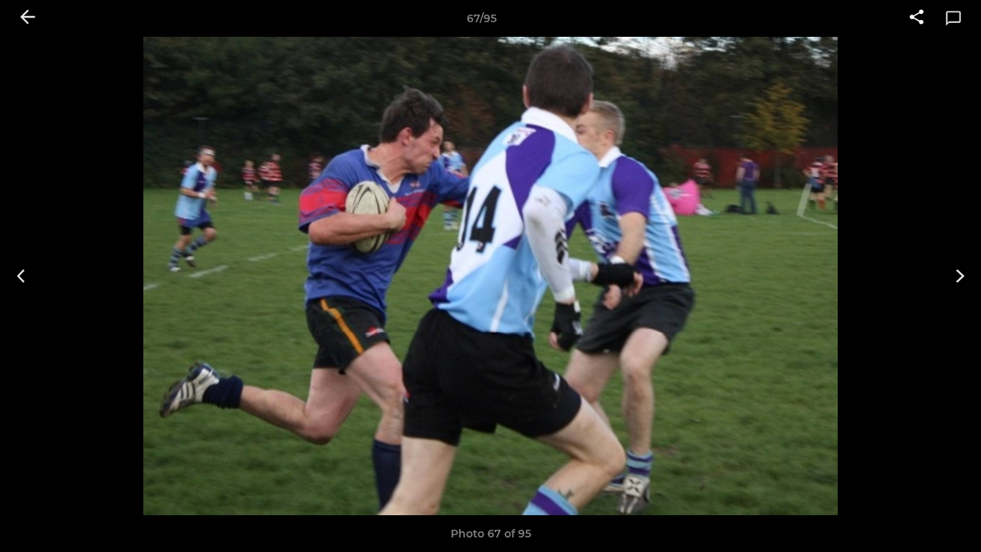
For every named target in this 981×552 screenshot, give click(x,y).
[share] (916, 18)
